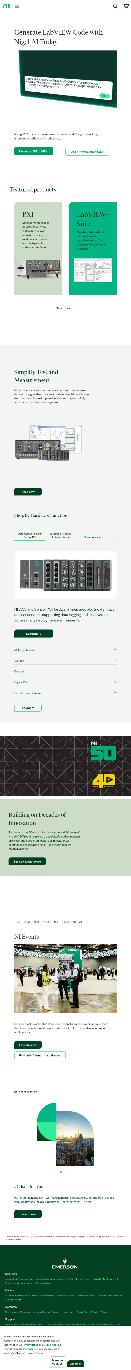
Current (19, 671)
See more (28, 707)
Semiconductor (24, 1283)
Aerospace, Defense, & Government (47, 1278)
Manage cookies (57, 1362)
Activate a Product (76, 1324)
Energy (85, 1278)
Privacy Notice (30, 1344)
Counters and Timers (27, 693)
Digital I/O (20, 682)
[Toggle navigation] (20, 6)
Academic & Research (16, 1278)
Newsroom (68, 1312)
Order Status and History (43, 1295)
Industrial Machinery (102, 1278)
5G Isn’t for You (28, 1186)
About (36, 1312)
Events (105, 1312)
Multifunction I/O (24, 650)
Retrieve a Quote (66, 1295)
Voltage (19, 660)
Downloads (10, 1324)
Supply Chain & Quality (88, 1312)
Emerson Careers (50, 1312)
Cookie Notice (51, 1344)
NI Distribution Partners (16, 1295)
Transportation (43, 1283)
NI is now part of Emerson (17, 1312)
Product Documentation (30, 1324)
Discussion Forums (55, 1324)
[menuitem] (115, 6)
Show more (63, 308)
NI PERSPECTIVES (25, 1092)
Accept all (75, 1363)
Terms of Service (86, 1295)
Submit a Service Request (100, 1324)
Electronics (73, 1278)
